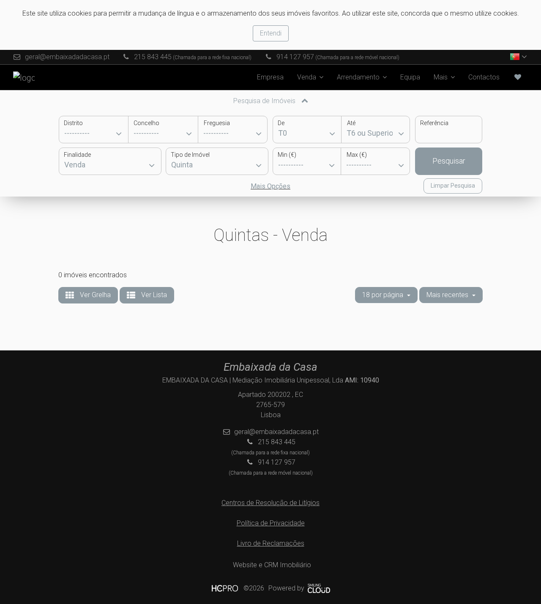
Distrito (73, 123)
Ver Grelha (94, 295)
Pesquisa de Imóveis (265, 101)
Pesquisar (448, 160)
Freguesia (217, 123)
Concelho (146, 123)
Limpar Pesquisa (453, 185)
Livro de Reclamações (270, 543)
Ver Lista (153, 295)
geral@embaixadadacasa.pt (67, 57)
